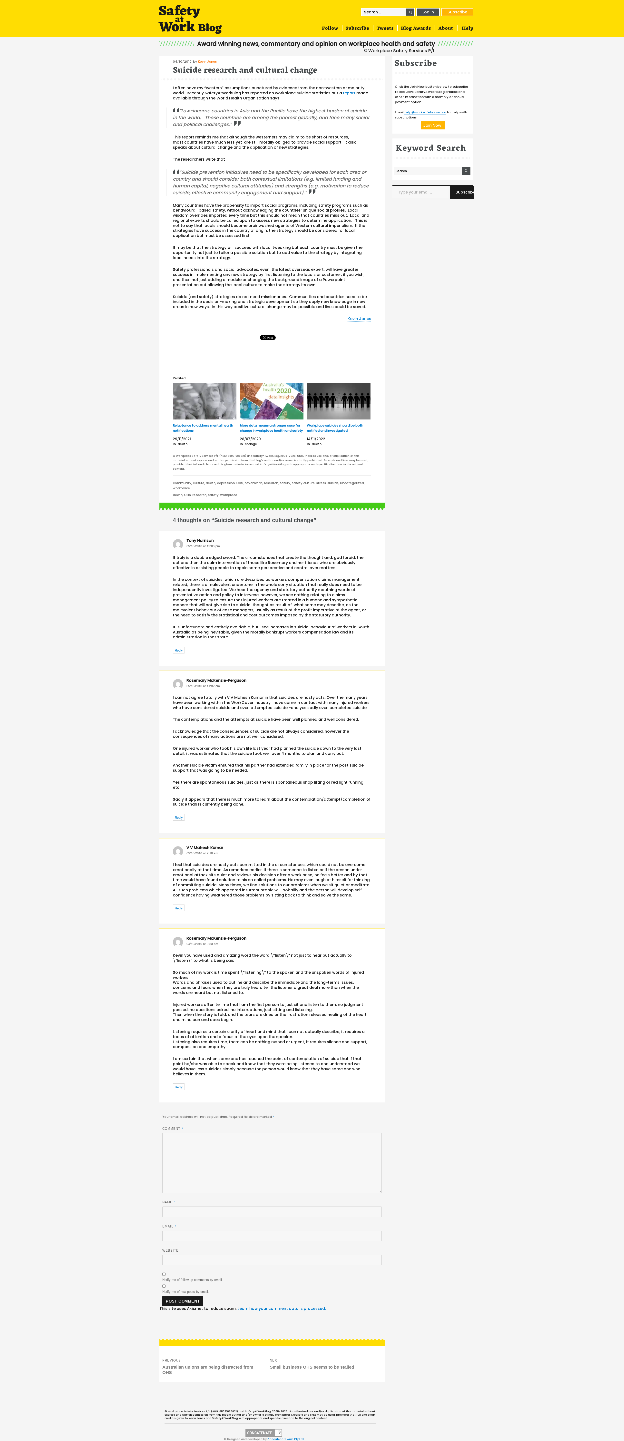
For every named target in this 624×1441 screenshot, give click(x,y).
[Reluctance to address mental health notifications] (204, 401)
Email (169, 1226)
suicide (333, 483)
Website (170, 1250)
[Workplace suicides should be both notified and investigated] (338, 401)
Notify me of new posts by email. (185, 1292)
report (349, 93)
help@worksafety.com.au (425, 112)
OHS (239, 483)
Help (467, 28)
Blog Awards (416, 28)
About (445, 28)
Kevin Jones (207, 61)
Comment (173, 1128)
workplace (181, 488)
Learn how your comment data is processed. (282, 1308)
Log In (428, 12)
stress (321, 483)
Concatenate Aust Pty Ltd (285, 1439)
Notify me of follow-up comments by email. (192, 1280)
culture (198, 483)
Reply (179, 650)
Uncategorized (352, 483)
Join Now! (432, 125)
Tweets (385, 28)
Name (169, 1202)
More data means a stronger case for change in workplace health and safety (271, 428)
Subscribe (457, 12)
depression (226, 483)
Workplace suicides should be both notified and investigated (335, 428)
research (271, 483)
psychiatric (253, 483)
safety (285, 483)
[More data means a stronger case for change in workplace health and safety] (271, 401)
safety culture (303, 483)
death (210, 483)
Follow (330, 28)
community (182, 483)
